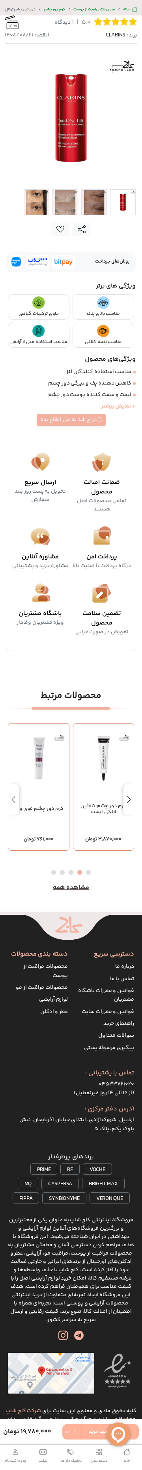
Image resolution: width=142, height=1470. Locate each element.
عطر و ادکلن (54, 1011)
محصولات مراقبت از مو (42, 987)
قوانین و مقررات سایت (108, 1011)
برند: (121, 35)
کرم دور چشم (54, 9)
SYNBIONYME (64, 1198)
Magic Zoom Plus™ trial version (38, 60)
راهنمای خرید (118, 1023)
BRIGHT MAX (103, 1184)
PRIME (44, 1169)
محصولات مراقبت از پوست (94, 9)
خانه (126, 9)
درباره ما (124, 966)
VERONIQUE (109, 1198)
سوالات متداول (116, 1035)
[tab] (123, 202)
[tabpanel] (71, 118)
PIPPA (26, 1198)
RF (70, 1169)
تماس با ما (122, 979)
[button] (88, 872)
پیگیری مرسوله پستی (109, 1047)
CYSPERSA (60, 1184)
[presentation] (129, 799)
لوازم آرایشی (53, 999)
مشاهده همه (71, 888)
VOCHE (97, 1169)
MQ (28, 1184)
